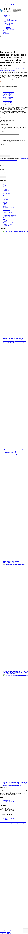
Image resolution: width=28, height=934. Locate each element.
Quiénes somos (6, 800)
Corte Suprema (6, 193)
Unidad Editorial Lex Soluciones (7, 70)
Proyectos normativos (8, 216)
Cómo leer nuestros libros (8, 4)
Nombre (2, 131)
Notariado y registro (7, 212)
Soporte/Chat (6, 3)
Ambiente (5, 183)
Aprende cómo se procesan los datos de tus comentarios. (14, 159)
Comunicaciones (6, 188)
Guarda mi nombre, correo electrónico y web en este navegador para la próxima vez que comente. (12, 141)
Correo (2, 165)
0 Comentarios (8, 68)
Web (1, 137)
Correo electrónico (4, 133)
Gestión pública (17, 68)
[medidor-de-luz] (14, 36)
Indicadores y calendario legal (9, 204)
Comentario (3, 144)
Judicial (4, 206)
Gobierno (23, 68)
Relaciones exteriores (7, 217)
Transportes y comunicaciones (10, 222)
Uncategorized (6, 225)
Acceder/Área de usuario (8, 1)
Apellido (2, 173)
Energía (4, 198)
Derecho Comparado (7, 195)
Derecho (5, 194)
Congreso (5, 189)
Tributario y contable (7, 224)
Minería (4, 211)
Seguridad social (6, 220)
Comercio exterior (7, 186)
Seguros (5, 221)
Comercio (5, 185)
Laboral (4, 208)
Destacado (5, 197)
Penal (4, 213)
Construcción (6, 192)
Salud (4, 219)
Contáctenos (5, 802)
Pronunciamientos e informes (9, 215)
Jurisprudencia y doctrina (8, 207)
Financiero (5, 199)
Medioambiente (6, 210)
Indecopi (5, 203)
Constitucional (6, 190)
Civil (4, 184)
